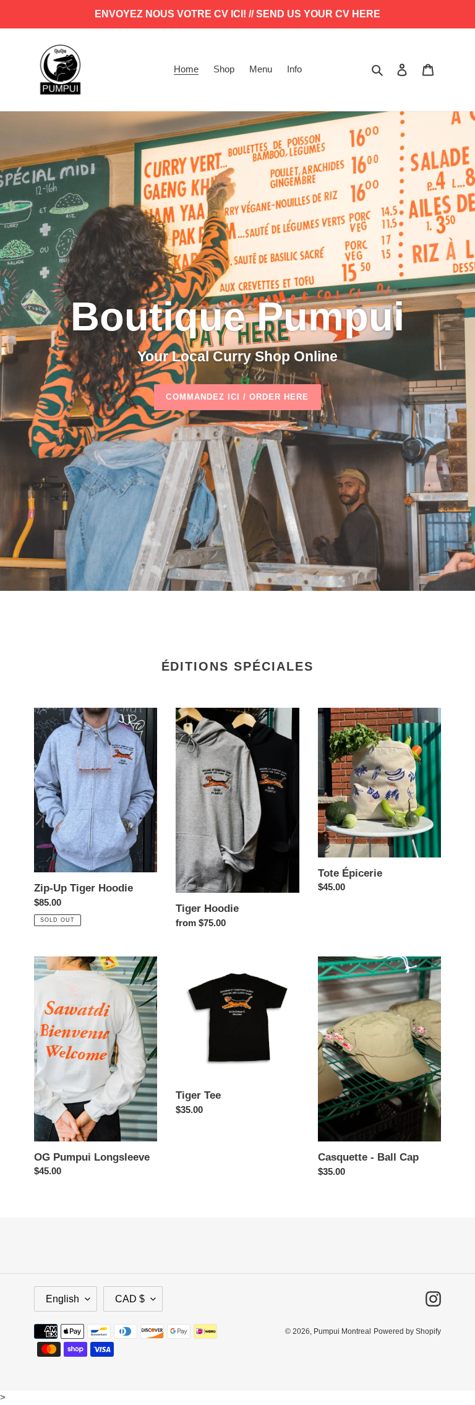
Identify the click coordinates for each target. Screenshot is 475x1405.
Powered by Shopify (407, 1331)
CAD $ (130, 1299)
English (62, 1299)
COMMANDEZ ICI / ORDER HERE (237, 397)
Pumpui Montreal (342, 1331)
